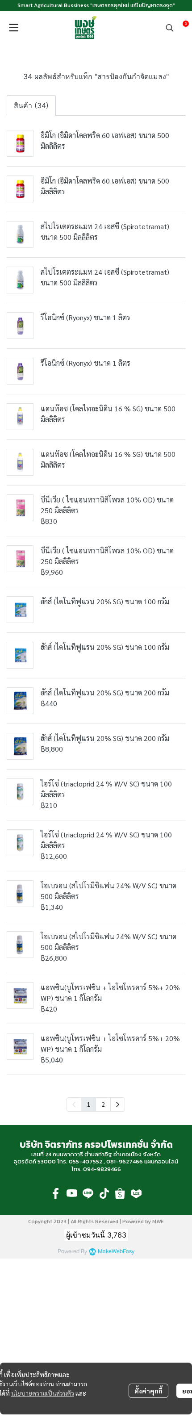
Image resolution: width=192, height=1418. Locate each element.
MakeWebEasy (116, 1251)
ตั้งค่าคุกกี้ (148, 1391)
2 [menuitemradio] (103, 1104)
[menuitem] (117, 1104)
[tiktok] (104, 1193)
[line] (88, 1193)
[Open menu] (13, 28)
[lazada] (136, 1193)
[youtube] (72, 1193)
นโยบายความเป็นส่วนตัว (42, 1393)
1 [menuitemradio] (88, 1104)
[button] (169, 27)
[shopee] (120, 1193)
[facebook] (56, 1193)
